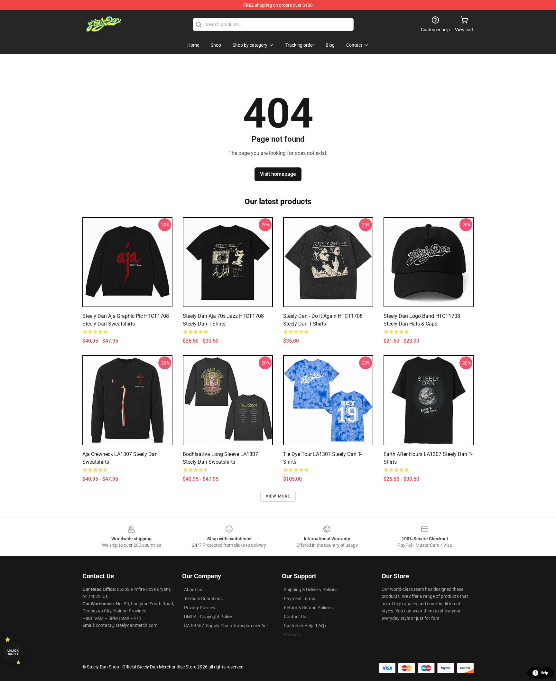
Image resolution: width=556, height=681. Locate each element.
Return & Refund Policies (308, 607)
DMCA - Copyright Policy (208, 616)
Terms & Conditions (203, 598)
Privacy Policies (199, 607)
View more (278, 496)
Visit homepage (278, 174)
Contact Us (295, 616)
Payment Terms (299, 598)
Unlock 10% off (13, 652)
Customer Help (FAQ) (305, 625)
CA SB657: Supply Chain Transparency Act (226, 625)
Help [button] (544, 673)
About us (193, 589)
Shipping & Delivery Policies (311, 589)
